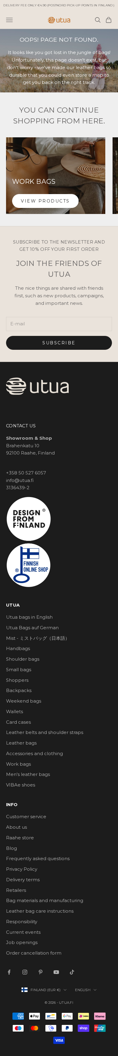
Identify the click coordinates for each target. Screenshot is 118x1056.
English (82, 990)
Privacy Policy (21, 869)
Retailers (16, 890)
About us (16, 827)
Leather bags (21, 743)
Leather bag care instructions (40, 911)
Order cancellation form (33, 953)
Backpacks (18, 690)
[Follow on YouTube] (56, 972)
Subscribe (59, 343)
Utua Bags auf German (32, 627)
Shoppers (17, 680)
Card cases (18, 722)
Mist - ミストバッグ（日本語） (38, 638)
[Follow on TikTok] (72, 972)
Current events (23, 932)
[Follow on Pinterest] (41, 972)
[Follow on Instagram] (25, 972)
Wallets (14, 711)
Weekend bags (23, 701)
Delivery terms (23, 879)
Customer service (26, 816)
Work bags (18, 764)
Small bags (18, 669)
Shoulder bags (22, 659)
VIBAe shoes (20, 785)
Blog (11, 848)
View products (45, 201)
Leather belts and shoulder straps (44, 732)
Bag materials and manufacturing (44, 900)
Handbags (18, 648)
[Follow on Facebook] (9, 972)
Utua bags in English (29, 617)
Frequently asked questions (38, 858)
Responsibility (21, 921)
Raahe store (20, 838)
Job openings (22, 942)
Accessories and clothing (34, 753)
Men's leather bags (28, 774)
